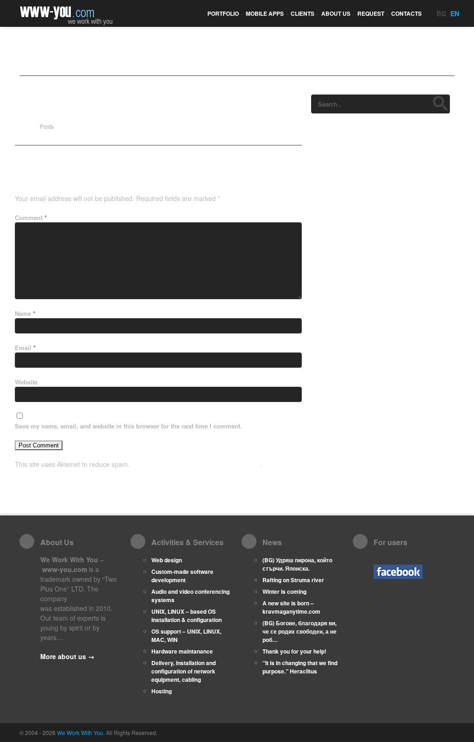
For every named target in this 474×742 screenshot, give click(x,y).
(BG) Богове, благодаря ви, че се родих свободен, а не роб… (299, 631)
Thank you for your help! (294, 651)
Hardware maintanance (182, 651)
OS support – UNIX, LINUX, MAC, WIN (186, 635)
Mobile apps (267, 13)
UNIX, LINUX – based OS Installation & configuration (186, 615)
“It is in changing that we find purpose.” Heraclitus (299, 667)
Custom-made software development (182, 575)
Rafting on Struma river (293, 580)
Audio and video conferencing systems (190, 595)
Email (25, 347)
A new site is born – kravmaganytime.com (291, 607)
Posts (47, 126)
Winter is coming (284, 591)
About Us (338, 13)
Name (25, 313)
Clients (304, 13)
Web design (166, 560)
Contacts (406, 13)
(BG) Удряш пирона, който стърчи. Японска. (297, 564)
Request (372, 13)
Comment (31, 217)
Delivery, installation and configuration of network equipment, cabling (183, 671)
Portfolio (225, 13)
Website (26, 381)
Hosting (161, 691)
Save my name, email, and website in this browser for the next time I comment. (128, 425)
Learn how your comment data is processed (195, 464)
